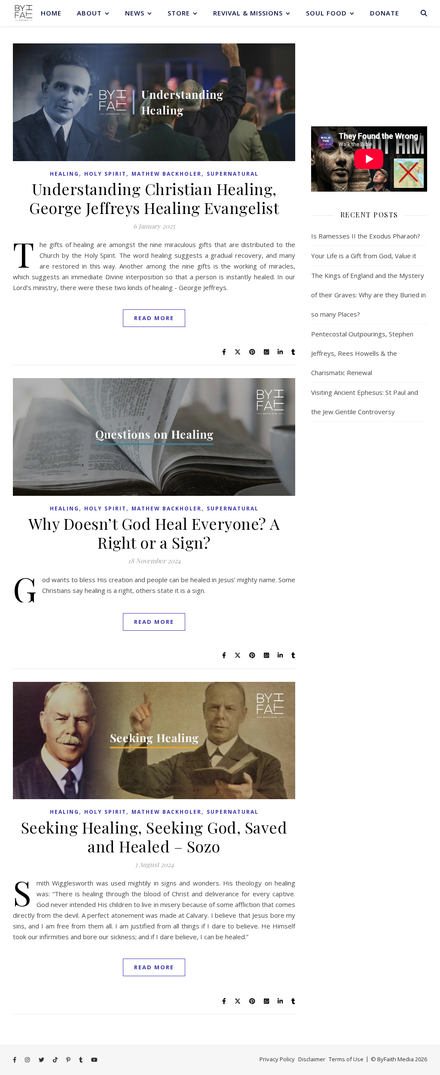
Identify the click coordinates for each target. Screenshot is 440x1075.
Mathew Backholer (166, 173)
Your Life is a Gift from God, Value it (363, 255)
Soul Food (326, 13)
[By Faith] (23, 13)
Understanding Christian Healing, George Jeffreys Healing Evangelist (154, 198)
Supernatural (233, 173)
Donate (384, 13)
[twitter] (42, 1060)
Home (51, 13)
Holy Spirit (105, 173)
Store (179, 13)
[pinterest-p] (69, 1060)
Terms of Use (346, 1059)
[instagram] (28, 1060)
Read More (154, 318)
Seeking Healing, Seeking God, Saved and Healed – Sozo (154, 836)
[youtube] (94, 1060)
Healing (64, 173)
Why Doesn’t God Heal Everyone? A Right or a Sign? (154, 533)
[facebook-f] (15, 1060)
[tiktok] (56, 1060)
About (89, 13)
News (134, 13)
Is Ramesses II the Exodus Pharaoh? (365, 236)
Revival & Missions (248, 13)
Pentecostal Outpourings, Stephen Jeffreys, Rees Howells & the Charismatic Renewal (362, 353)
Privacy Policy (277, 1059)
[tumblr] (81, 1060)
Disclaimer (311, 1059)
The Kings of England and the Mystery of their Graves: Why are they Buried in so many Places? (368, 294)
